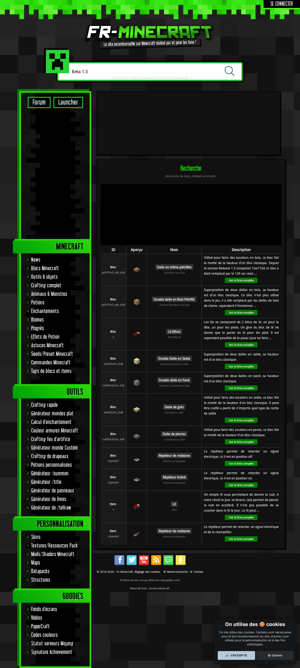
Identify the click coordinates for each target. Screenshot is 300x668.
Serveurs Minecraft (159, 588)
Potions (37, 303)
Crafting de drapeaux (50, 456)
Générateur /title (46, 482)
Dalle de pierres (174, 434)
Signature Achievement (51, 652)
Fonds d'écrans (44, 609)
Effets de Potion (45, 337)
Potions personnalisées (51, 465)
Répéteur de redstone (174, 455)
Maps (35, 563)
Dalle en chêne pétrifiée (174, 267)
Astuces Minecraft (47, 345)
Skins (36, 537)
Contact (198, 572)
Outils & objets (44, 277)
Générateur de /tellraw (51, 508)
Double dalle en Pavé (174, 380)
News (35, 260)
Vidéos (36, 618)
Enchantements (45, 311)
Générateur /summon (50, 474)
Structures (40, 580)
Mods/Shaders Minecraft (52, 554)
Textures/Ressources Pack (54, 546)
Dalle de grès (174, 407)
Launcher (68, 102)
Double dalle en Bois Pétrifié (174, 299)
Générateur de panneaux (52, 491)
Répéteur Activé (174, 477)
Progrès (37, 328)
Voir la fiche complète (241, 280)
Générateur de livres (48, 499)
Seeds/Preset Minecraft (52, 354)
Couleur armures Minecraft (54, 431)
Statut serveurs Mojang (52, 644)
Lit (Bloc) (174, 331)
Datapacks (40, 571)
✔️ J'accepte (236, 655)
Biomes (37, 320)
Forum (39, 102)
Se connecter (281, 4)
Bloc (113, 267)
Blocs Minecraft (45, 268)
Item (113, 504)
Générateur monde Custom (54, 448)
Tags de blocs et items (51, 371)
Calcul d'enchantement (51, 422)
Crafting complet (46, 286)
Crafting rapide (44, 405)
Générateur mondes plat (52, 414)
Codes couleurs (44, 635)
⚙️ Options (275, 655)
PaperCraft (40, 626)
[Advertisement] (55, 173)
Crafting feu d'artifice (50, 439)
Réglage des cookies (147, 572)
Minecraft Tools (138, 588)
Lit (174, 504)
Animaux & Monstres (49, 294)
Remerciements (177, 572)
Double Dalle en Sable (174, 358)
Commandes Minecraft (51, 363)
